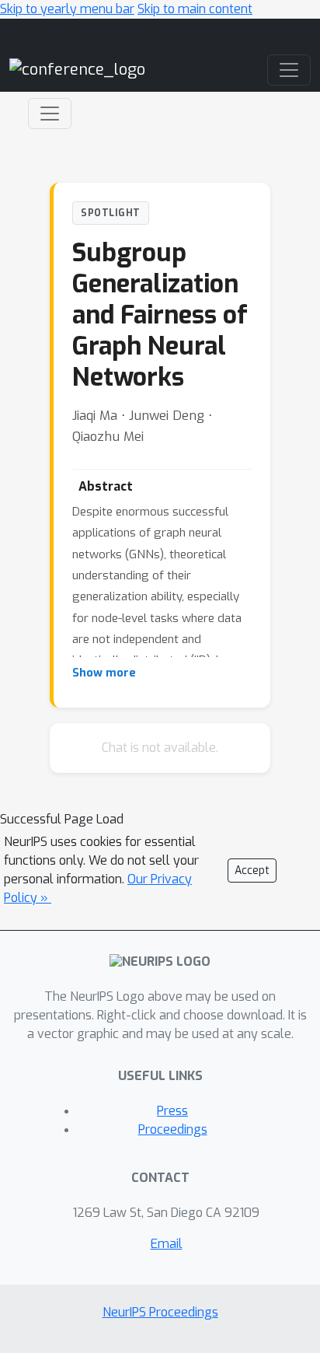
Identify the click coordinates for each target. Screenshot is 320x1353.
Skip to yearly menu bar (67, 9)
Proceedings (172, 1129)
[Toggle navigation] (49, 113)
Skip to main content (194, 9)
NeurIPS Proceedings (160, 1312)
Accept (252, 870)
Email (167, 1244)
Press (172, 1111)
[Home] (77, 69)
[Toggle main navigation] (289, 70)
